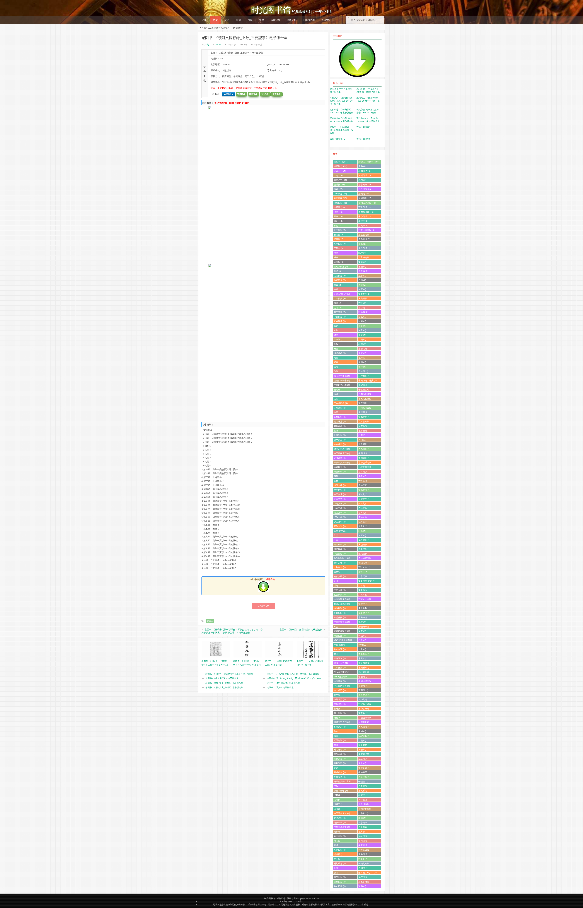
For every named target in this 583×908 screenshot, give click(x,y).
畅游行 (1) (363, 603)
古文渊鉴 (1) (340, 421)
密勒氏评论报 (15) (367, 202)
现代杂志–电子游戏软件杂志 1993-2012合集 (367, 111)
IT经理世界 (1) (365, 671)
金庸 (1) (362, 353)
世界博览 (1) (340, 489)
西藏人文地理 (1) (366, 599)
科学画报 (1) (364, 822)
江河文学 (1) (364, 521)
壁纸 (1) (337, 744)
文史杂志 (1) (340, 594)
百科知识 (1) (364, 471)
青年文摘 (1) (364, 480)
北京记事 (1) (364, 576)
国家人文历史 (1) (366, 398)
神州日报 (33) (365, 175)
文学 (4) (362, 261)
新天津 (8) (363, 225)
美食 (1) (362, 330)
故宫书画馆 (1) (341, 790)
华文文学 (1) (364, 526)
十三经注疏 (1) (365, 389)
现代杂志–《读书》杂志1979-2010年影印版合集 (341, 120)
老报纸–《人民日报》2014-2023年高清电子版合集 (341, 129)
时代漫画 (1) (340, 425)
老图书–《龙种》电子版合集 (280, 687)
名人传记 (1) (340, 690)
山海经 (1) (339, 808)
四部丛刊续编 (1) (366, 394)
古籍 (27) (338, 188)
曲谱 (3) (337, 270)
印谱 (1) (362, 325)
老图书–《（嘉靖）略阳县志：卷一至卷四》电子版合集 (293, 673)
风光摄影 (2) (364, 298)
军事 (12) (338, 216)
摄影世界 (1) (340, 548)
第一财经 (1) (340, 712)
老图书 (210, 621)
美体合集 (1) (340, 754)
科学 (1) (337, 476)
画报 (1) (337, 343)
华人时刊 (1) (364, 539)
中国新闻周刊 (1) (342, 453)
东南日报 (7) (340, 243)
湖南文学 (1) (340, 498)
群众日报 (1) (340, 881)
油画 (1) (362, 339)
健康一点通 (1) (341, 662)
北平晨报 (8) (340, 229)
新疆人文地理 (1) (342, 603)
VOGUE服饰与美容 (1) (344, 640)
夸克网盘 (275, 94)
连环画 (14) (339, 207)
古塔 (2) (337, 302)
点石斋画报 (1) (365, 421)
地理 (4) (362, 252)
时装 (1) (362, 321)
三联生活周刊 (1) (342, 462)
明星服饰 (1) (364, 744)
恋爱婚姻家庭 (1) (342, 630)
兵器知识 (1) (340, 740)
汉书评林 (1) (364, 416)
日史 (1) (337, 348)
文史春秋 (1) (364, 589)
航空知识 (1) (364, 758)
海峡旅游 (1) (340, 608)
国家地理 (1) (364, 384)
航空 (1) (362, 649)
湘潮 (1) (337, 580)
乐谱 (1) (337, 845)
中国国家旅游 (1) (342, 599)
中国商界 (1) (340, 681)
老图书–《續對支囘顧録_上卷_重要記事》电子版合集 (244, 37)
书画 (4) (337, 252)
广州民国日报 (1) (366, 407)
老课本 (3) (363, 270)
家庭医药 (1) (364, 653)
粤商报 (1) (339, 840)
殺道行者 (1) (340, 772)
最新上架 (275, 19)
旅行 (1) (362, 366)
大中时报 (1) (364, 785)
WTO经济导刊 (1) (342, 676)
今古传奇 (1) (340, 444)
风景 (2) (337, 284)
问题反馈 (326, 19)
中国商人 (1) (364, 676)
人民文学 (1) (364, 507)
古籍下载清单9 (363, 138)
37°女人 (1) (363, 644)
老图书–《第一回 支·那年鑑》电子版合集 (301, 629)
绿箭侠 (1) (363, 795)
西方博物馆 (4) (365, 257)
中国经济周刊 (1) (366, 681)
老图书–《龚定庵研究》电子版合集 (222, 678)
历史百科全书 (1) (342, 380)
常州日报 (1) (364, 840)
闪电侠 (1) (339, 799)
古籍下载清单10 (337, 138)
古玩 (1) (337, 366)
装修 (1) (337, 430)
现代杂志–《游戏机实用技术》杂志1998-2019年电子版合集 (341, 100)
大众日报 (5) (364, 248)
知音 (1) (337, 626)
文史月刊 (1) (364, 594)
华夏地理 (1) (364, 612)
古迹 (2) (362, 280)
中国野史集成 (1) (342, 813)
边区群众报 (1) (365, 881)
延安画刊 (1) (364, 403)
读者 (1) (362, 476)
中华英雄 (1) (364, 767)
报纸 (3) (362, 266)
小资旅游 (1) (364, 617)
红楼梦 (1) (363, 813)
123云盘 (264, 94)
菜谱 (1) (362, 334)
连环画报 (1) (340, 407)
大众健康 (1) (340, 667)
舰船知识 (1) (340, 763)
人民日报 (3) (340, 275)
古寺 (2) (337, 307)
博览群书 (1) (364, 489)
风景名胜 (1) (364, 608)
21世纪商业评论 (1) (343, 671)
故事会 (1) (363, 858)
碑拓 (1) (337, 330)
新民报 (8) (339, 234)
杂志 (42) (338, 175)
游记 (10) (338, 220)
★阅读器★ (227, 94)
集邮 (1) (362, 731)
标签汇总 (281, 898)
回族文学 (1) (340, 526)
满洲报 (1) (339, 854)
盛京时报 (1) (364, 845)
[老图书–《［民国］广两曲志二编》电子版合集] (279, 648)
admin (218, 44)
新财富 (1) (339, 708)
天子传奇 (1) (364, 776)
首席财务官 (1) (365, 722)
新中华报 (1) (340, 836)
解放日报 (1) (364, 836)
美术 (227, 19)
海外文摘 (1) (340, 485)
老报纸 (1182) (340, 166)
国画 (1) (362, 362)
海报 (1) (337, 357)
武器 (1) (337, 362)
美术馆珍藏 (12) (366, 211)
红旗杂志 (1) (340, 726)
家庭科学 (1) (364, 658)
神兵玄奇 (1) (340, 776)
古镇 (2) (337, 289)
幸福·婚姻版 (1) (341, 644)
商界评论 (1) (364, 694)
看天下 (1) (363, 571)
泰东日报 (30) (365, 184)
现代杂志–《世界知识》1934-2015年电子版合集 (368, 120)
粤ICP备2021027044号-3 (291, 901)
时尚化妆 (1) (340, 749)
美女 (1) (337, 731)
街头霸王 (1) (364, 772)
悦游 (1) (362, 621)
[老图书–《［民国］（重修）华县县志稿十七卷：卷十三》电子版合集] (216, 648)
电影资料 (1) (364, 430)
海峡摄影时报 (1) (366, 558)
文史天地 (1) (340, 589)
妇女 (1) (362, 640)
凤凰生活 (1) (340, 635)
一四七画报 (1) (365, 863)
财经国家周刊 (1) (366, 717)
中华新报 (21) (340, 193)
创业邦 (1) (363, 685)
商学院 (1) (339, 694)
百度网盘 (240, 94)
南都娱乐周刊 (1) (366, 462)
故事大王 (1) (340, 439)
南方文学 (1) (364, 512)
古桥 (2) (362, 302)
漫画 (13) (338, 211)
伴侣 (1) (362, 635)
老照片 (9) (363, 220)
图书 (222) (363, 166)
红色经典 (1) (340, 321)
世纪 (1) (337, 585)
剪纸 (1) (337, 371)
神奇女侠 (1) (364, 799)
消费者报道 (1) (365, 708)
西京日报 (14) (365, 207)
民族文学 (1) (340, 517)
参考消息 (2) (340, 280)
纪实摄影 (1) (364, 735)
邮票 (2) (362, 289)
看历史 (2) (363, 307)
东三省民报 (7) (365, 234)
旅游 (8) (337, 225)
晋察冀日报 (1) (365, 849)
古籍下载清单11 (364, 126)
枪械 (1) (362, 817)
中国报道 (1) (364, 453)
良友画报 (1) (364, 425)
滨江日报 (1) (364, 877)
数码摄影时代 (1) (342, 558)
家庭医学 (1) (340, 658)
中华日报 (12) (365, 216)
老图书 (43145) (341, 161)
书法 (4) (337, 257)
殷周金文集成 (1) (366, 808)
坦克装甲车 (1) (365, 754)
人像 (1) (337, 398)
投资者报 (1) (340, 703)
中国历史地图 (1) (342, 384)
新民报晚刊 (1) (365, 804)
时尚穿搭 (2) (340, 312)
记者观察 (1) (340, 457)
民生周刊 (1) (340, 544)
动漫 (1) (362, 740)
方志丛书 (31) (340, 179)
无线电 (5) (339, 248)
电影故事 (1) (340, 822)
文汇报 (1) (339, 858)
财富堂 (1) (339, 717)
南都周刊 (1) (340, 466)
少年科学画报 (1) (342, 826)
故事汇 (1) (363, 435)
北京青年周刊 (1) (366, 466)
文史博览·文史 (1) (366, 580)
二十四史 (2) (340, 298)
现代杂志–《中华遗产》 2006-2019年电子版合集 (368, 90)
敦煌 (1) (362, 343)
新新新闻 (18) (340, 198)
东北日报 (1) (340, 849)
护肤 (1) (362, 749)
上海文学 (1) (340, 503)
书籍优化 (291, 19)
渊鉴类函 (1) (340, 353)
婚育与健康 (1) (365, 662)
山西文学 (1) (340, 507)
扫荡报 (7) (339, 239)
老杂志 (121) (340, 170)
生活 (261, 19)
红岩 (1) (337, 535)
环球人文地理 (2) (342, 293)
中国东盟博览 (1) (342, 621)
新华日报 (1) (340, 416)
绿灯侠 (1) (339, 795)
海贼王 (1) (339, 804)
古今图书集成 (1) (342, 375)
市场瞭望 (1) (340, 699)
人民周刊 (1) (364, 448)
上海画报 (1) (364, 854)
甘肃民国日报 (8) (366, 229)
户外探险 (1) (340, 612)
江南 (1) (337, 539)
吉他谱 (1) (339, 389)
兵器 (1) (337, 653)
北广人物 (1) (340, 562)
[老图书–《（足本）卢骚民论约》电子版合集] (311, 648)
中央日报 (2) (340, 316)
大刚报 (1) (363, 867)
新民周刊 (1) (364, 444)
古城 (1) (337, 394)
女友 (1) (362, 630)
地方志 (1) (363, 831)
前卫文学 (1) (340, 512)
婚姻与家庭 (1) (365, 626)
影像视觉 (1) (364, 548)
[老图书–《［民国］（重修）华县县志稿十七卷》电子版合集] (248, 648)
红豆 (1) (362, 530)
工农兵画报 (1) (341, 403)
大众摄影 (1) (364, 544)
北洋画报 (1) (340, 817)
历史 (215, 19)
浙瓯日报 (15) (340, 202)
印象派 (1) (339, 339)
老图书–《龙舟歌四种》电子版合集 (283, 682)
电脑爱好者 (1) (365, 667)
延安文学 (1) (364, 498)
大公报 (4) (339, 261)
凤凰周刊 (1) (340, 471)
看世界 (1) (339, 571)
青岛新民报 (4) (341, 266)
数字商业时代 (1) (366, 703)
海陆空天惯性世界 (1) (344, 781)
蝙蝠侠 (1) (363, 781)
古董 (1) (337, 735)
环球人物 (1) (364, 567)
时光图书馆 (269, 898)
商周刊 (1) (363, 690)
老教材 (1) (339, 831)
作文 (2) (362, 284)
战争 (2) (362, 275)
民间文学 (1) (364, 439)
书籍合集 (270, 579)
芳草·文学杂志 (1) (342, 530)
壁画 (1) (337, 334)
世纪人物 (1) (364, 562)
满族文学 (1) (364, 517)
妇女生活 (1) (340, 649)
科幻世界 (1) (340, 863)
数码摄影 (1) (364, 553)
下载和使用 (309, 19)
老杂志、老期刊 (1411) (369, 161)
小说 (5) (362, 243)
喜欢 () (265, 606)
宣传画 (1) (363, 371)
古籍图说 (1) (364, 412)
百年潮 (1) (363, 585)
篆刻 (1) (337, 325)
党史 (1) (362, 763)
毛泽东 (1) (363, 357)
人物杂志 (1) (340, 567)
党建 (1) (337, 767)
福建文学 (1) (364, 494)
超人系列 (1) (364, 790)
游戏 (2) (362, 316)
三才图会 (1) (364, 375)
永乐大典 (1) (364, 348)
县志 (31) (362, 179)
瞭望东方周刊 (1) (342, 448)
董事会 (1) (363, 712)
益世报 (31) (339, 184)
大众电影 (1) (364, 826)
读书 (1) (362, 886)
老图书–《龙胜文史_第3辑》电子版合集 (224, 687)
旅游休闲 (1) (340, 617)
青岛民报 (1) (340, 877)
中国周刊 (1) (364, 457)
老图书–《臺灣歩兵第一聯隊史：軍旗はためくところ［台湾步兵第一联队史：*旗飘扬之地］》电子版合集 (232, 631)
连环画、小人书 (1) (367, 872)
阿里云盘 (252, 94)
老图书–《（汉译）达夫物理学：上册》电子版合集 (229, 673)
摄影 (238, 19)
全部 (203, 19)
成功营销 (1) (364, 699)
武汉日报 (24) (365, 188)
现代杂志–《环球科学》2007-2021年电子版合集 (341, 111)
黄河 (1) (362, 535)
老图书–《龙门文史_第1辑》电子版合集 (224, 682)
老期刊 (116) (364, 170)
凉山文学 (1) (340, 521)
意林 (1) (337, 480)
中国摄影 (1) (340, 553)
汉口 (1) (337, 872)
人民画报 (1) (364, 726)
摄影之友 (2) (364, 293)
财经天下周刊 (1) (342, 722)
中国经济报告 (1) (342, 685)
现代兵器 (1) (340, 758)
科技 (250, 19)
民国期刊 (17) (365, 198)
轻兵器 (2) (363, 312)
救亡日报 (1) (340, 886)
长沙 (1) (337, 867)
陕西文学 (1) (364, 503)
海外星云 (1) (364, 485)
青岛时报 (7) (364, 239)
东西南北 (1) (340, 494)
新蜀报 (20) (363, 193)
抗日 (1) (337, 412)
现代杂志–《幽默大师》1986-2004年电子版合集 (368, 99)
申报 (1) (337, 785)
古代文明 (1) (340, 576)
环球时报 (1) (340, 435)
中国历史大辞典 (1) (367, 380)
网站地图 (291, 898)
